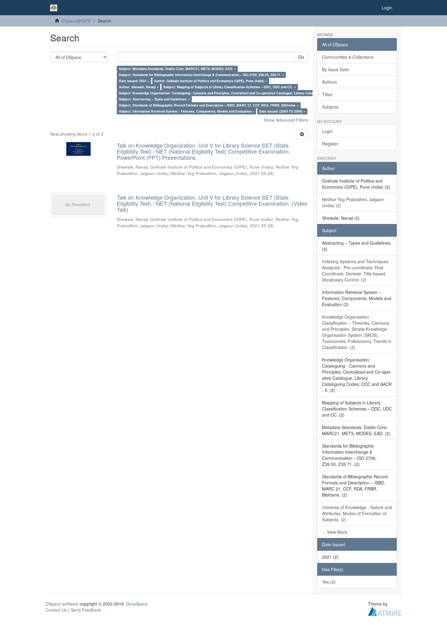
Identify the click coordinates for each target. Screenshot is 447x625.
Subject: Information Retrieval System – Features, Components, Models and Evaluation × (186, 111)
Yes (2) (329, 582)
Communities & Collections (347, 57)
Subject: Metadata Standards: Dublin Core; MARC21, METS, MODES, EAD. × (177, 68)
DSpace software (62, 604)
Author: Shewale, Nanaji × (138, 87)
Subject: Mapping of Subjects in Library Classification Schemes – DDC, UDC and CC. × (229, 87)
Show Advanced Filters (286, 120)
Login (327, 131)
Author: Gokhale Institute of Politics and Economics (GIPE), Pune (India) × (210, 81)
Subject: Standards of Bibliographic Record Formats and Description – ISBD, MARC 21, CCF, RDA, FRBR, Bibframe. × (209, 105)
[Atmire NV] (384, 610)
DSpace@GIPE (76, 21)
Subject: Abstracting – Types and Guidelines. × (154, 99)
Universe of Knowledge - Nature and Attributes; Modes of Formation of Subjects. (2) (357, 513)
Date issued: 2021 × (134, 81)
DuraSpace (137, 604)
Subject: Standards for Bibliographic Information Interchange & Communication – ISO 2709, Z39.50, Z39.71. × (201, 74)
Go (301, 57)
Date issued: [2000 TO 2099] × (282, 111)
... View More (334, 532)
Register (330, 144)
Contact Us (56, 610)
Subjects (330, 107)
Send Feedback (86, 610)
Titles (327, 94)
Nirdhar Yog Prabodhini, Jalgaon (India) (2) (353, 202)
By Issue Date (335, 69)
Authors (329, 82)
